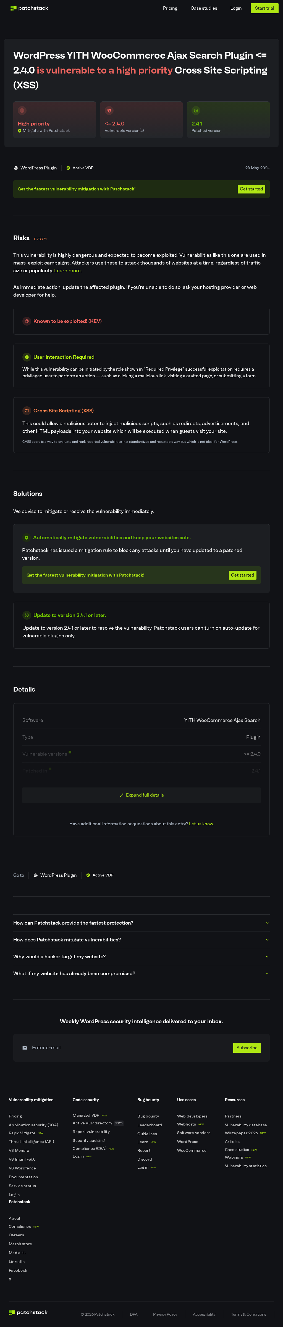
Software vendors (194, 1132)
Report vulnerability (92, 1131)
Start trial (264, 8)
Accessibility (204, 1314)
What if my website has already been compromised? (74, 973)
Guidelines (147, 1134)
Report (144, 1150)
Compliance (24, 1226)
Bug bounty (148, 1116)
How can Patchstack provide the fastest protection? (73, 923)
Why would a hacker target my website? (59, 957)
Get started (251, 189)
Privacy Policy (165, 1314)
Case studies (204, 8)
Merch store (21, 1244)
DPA (133, 1314)
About (15, 1218)
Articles (233, 1141)
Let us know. (201, 823)
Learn (146, 1142)
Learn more (67, 271)
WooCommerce (192, 1150)
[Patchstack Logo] (29, 8)
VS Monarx (19, 1150)
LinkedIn (17, 1261)
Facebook (18, 1270)
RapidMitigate (26, 1133)
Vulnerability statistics (246, 1166)
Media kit (18, 1252)
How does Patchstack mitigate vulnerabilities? (67, 940)
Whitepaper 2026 (245, 1133)
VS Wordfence (23, 1168)
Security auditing (89, 1140)
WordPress (188, 1141)
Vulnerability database (246, 1125)
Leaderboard (150, 1125)
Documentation (24, 1177)
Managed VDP (90, 1115)
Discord (145, 1159)
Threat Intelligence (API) (32, 1141)
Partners (234, 1116)
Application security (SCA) (34, 1125)
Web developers (193, 1116)
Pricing (170, 8)
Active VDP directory (97, 1123)
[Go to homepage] (28, 1314)
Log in (15, 1194)
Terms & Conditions (248, 1314)
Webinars (238, 1157)
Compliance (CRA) (93, 1148)
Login (236, 8)
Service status (23, 1186)
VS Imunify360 (23, 1159)
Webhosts (190, 1124)
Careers (17, 1235)
